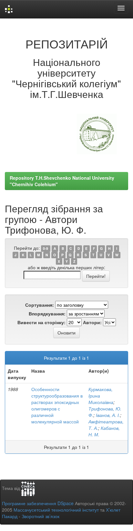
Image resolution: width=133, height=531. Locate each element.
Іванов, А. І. (108, 415)
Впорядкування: (47, 313)
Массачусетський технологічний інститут (56, 509)
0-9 (45, 248)
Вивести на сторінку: (41, 322)
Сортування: (39, 305)
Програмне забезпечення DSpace (38, 503)
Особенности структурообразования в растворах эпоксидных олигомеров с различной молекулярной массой (57, 405)
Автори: (92, 322)
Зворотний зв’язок (40, 516)
